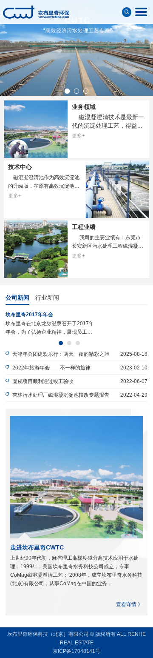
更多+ (78, 136)
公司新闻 (17, 297)
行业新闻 (47, 297)
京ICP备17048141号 (76, 651)
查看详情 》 (129, 604)
